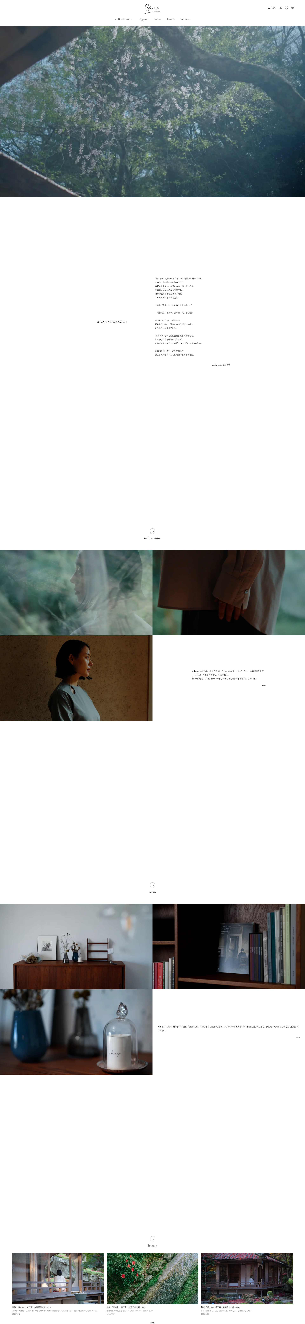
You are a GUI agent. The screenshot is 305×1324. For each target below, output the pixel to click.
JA (269, 8)
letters (171, 19)
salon (158, 19)
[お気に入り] (286, 8)
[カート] (292, 8)
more (264, 685)
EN (273, 8)
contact (185, 19)
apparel (144, 19)
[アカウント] (280, 8)
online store (122, 19)
